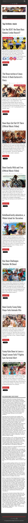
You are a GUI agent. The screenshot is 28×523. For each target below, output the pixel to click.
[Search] (24, 1)
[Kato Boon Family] (14, 11)
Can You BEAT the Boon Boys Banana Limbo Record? (13, 31)
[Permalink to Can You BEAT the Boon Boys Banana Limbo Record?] (14, 49)
